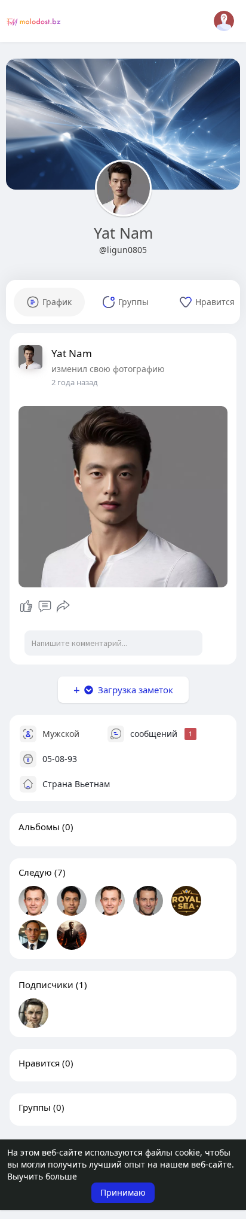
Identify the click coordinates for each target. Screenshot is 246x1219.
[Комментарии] (45, 606)
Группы (35, 1107)
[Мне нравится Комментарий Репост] (44, 606)
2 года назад (74, 382)
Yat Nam (123, 233)
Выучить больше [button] (42, 1176)
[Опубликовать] (63, 606)
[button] (224, 21)
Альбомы (39, 826)
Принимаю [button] (123, 1192)
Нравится (39, 1063)
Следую (35, 872)
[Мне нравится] (26, 606)
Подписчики (46, 984)
